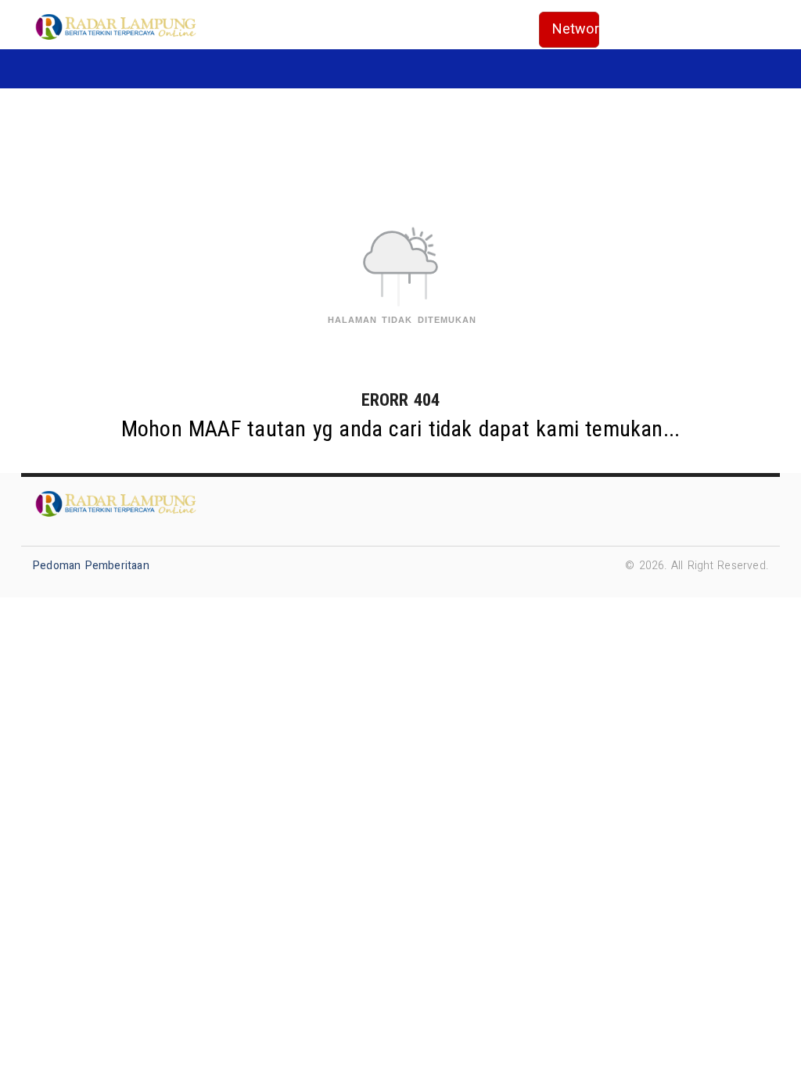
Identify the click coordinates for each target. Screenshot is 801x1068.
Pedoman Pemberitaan (91, 565)
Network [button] (576, 29)
